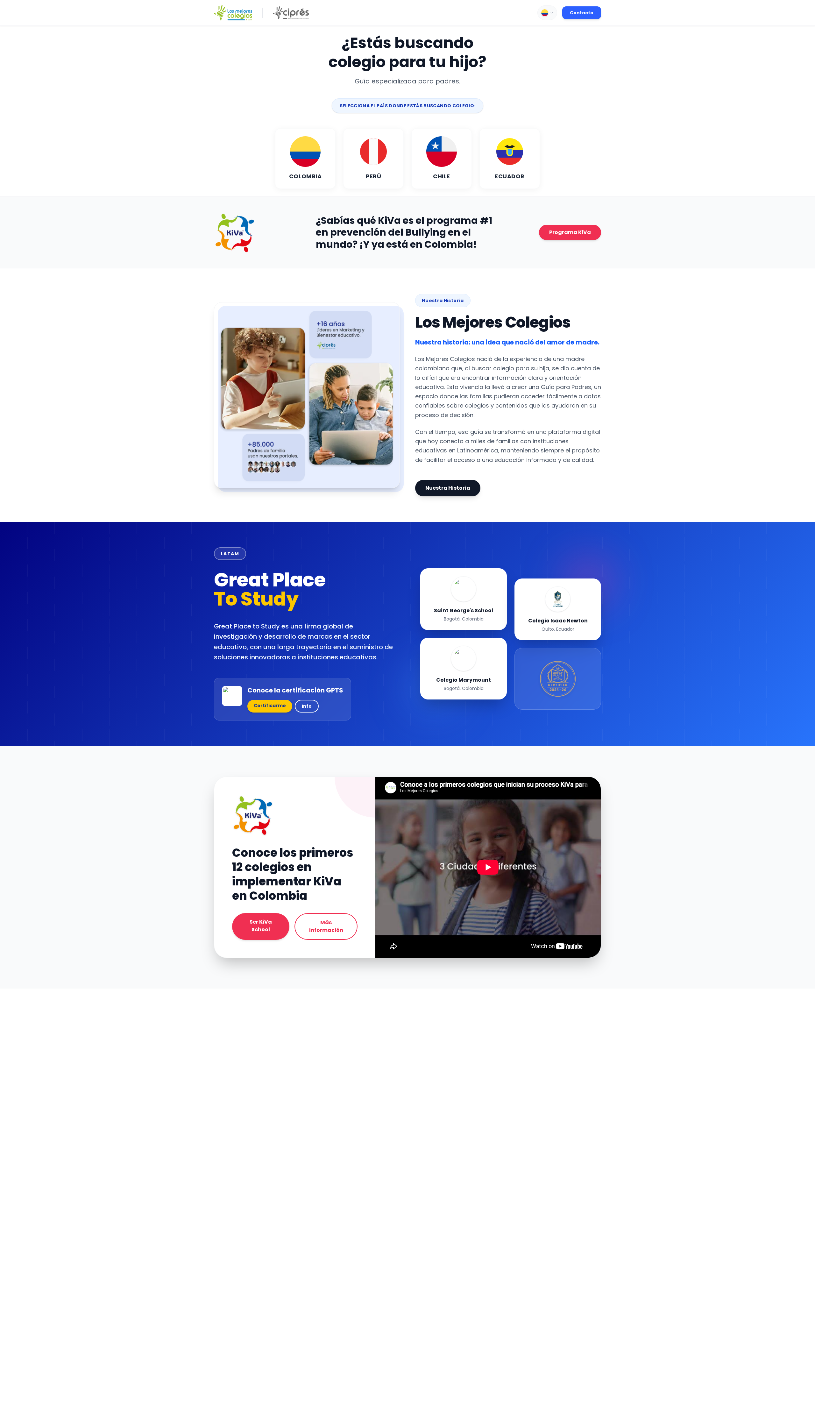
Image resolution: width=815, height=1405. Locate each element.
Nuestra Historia (447, 488)
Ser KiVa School (261, 925)
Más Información (326, 926)
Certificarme (270, 705)
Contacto (581, 13)
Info (307, 706)
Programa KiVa (570, 232)
